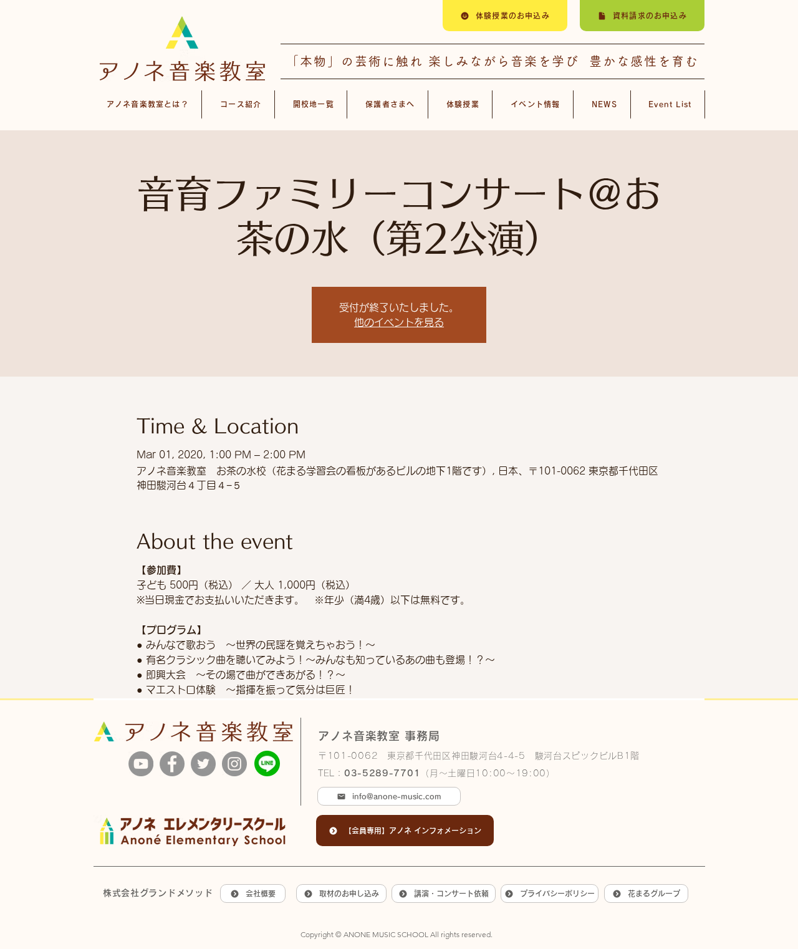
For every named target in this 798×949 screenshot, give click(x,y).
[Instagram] (234, 763)
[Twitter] (203, 763)
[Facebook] (172, 763)
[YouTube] (140, 763)
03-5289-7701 (382, 773)
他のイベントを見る (399, 322)
